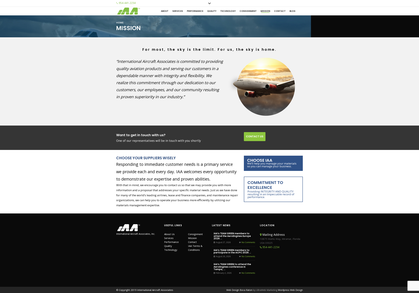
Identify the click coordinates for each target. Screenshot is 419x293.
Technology (228, 11)
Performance (195, 11)
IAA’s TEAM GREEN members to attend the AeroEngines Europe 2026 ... (232, 236)
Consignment (248, 11)
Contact (280, 11)
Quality (211, 11)
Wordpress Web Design (290, 290)
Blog (292, 11)
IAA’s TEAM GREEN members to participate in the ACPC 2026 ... (232, 251)
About (164, 11)
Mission (265, 11)
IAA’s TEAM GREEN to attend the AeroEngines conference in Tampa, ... (232, 267)
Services (177, 11)
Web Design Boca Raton (239, 290)
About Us (169, 234)
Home (120, 22)
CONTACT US (254, 136)
